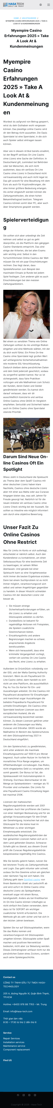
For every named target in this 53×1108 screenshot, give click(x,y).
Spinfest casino (32, 879)
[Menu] (48, 5)
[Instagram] (29, 1095)
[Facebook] (18, 1095)
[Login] (41, 5)
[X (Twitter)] (24, 1095)
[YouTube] (35, 1095)
